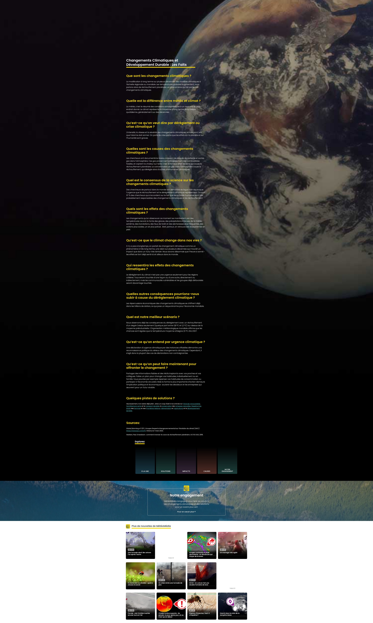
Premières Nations (153, 408)
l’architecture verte (133, 406)
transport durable (152, 406)
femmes (137, 408)
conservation (167, 406)
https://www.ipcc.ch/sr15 (136, 431)
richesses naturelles (183, 406)
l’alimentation (166, 408)
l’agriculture (178, 408)
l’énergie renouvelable (191, 404)
